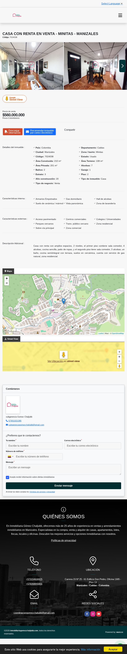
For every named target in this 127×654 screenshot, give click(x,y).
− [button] (7, 283)
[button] (40, 86)
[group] (31, 66)
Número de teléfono (15, 451)
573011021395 (15, 421)
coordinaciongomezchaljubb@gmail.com (34, 612)
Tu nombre (11, 440)
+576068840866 (34, 583)
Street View (16, 99)
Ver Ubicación (56, 361)
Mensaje (10, 462)
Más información (90, 649)
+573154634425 (34, 579)
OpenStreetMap (118, 333)
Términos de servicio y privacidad (42, 492)
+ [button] (7, 278)
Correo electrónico (73, 440)
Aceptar (113, 649)
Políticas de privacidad (63, 540)
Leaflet (100, 333)
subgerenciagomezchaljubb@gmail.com (26, 425)
